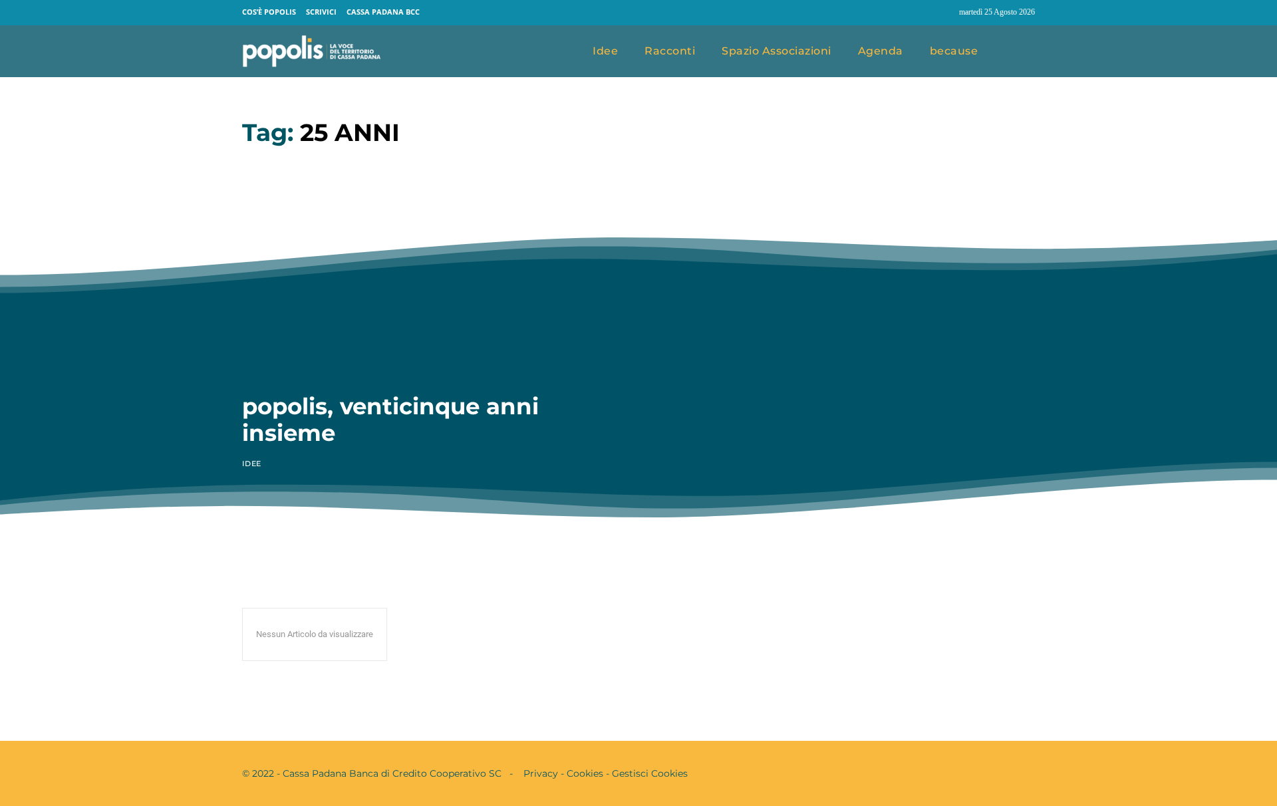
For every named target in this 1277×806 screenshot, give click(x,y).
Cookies (585, 773)
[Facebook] (918, 12)
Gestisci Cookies (650, 773)
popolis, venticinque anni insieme (390, 419)
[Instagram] (943, 12)
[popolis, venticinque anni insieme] (430, 270)
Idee (251, 463)
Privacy (540, 773)
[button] (1019, 52)
